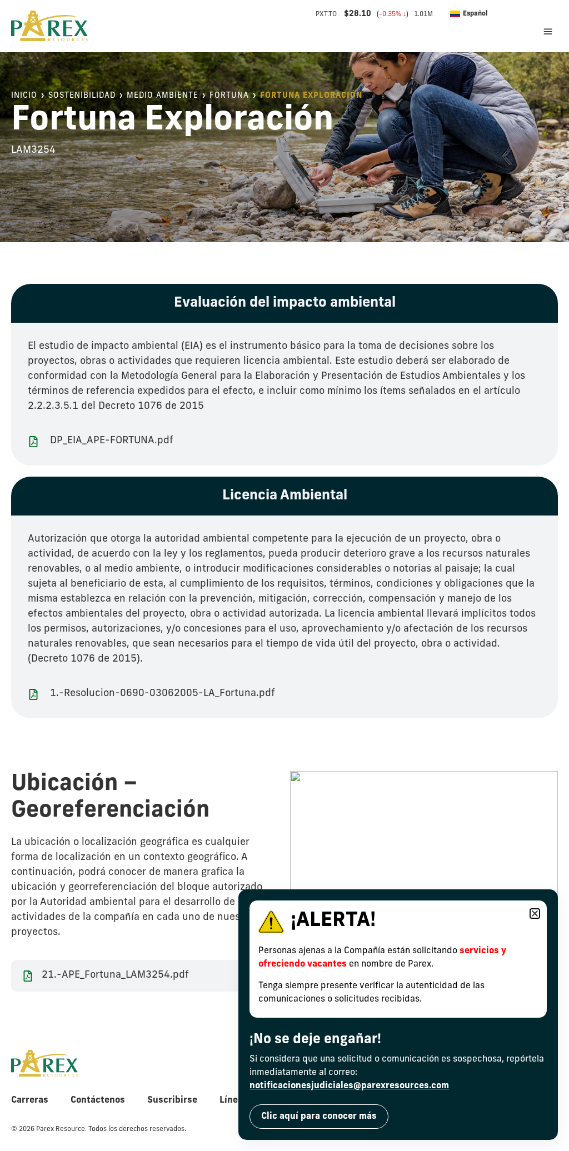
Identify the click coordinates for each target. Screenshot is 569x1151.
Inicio (24, 96)
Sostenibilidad (82, 96)
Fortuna (229, 96)
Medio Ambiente (162, 96)
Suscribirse (172, 1100)
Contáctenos (98, 1100)
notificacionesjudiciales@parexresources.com (349, 1086)
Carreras (29, 1100)
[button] (501, 14)
